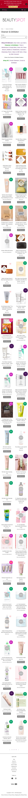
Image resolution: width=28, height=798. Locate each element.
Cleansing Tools (6, 52)
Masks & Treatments (13, 49)
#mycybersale (14, 769)
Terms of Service (4, 794)
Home (2, 28)
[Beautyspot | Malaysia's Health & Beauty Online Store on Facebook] (12, 778)
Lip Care (23, 43)
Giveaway (14, 771)
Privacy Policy (11, 794)
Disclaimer (14, 768)
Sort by (2, 35)
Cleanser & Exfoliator (11, 45)
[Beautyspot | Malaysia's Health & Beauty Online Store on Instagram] (16, 778)
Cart (24, 10)
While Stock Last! (13, 6)
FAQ (14, 759)
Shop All (6, 60)
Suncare (22, 49)
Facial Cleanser (14, 60)
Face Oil (19, 47)
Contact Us (14, 762)
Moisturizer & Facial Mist (9, 47)
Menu (5, 10)
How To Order (14, 764)
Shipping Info (14, 766)
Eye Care (17, 43)
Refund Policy (24, 794)
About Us (14, 761)
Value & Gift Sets (17, 52)
